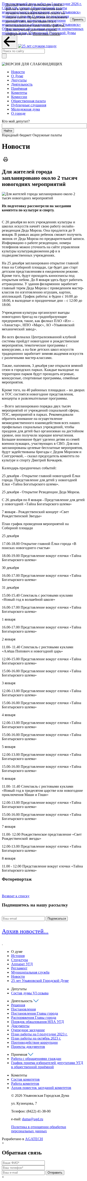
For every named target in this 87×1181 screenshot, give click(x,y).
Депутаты (19, 80)
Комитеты (19, 93)
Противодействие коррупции (34, 1042)
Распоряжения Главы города (33, 1018)
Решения (18, 1005)
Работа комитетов (25, 1083)
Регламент (19, 968)
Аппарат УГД (22, 964)
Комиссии (19, 97)
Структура (19, 960)
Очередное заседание (28, 1030)
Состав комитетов (25, 1079)
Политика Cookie (46, 34)
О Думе (17, 76)
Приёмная (19, 88)
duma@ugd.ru (32, 1119)
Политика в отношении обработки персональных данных (38, 1129)
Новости (18, 72)
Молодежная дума (25, 109)
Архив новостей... (25, 931)
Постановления (23, 1009)
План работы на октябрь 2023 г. (36, 1038)
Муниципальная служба (30, 972)
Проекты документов (28, 1047)
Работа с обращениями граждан (36, 1059)
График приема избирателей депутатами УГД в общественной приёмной (47, 1065)
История (18, 956)
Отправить (55, 1172)
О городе (18, 113)
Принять (78, 19)
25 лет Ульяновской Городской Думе (40, 981)
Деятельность (21, 84)
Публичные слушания (28, 105)
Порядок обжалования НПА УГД (37, 1022)
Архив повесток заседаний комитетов (41, 1088)
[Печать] (5, 162)
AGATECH (34, 1139)
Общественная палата (28, 101)
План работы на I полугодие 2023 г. (39, 1034)
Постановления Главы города (34, 1013)
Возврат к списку (15, 896)
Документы (20, 1026)
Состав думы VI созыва (29, 993)
